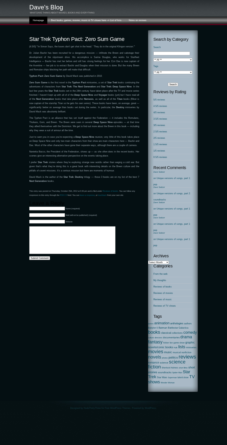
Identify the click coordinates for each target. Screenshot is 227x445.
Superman (172, 377)
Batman (163, 327)
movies (155, 351)
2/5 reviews (159, 138)
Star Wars (162, 377)
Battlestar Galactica (178, 328)
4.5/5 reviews (160, 106)
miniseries (191, 347)
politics (173, 357)
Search (157, 47)
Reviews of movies (163, 293)
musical (177, 352)
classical (166, 332)
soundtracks (164, 372)
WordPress (150, 408)
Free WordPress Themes (118, 408)
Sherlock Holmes (170, 368)
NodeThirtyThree (92, 408)
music (168, 352)
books (154, 332)
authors (188, 323)
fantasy (155, 342)
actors (151, 324)
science (164, 362)
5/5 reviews (159, 99)
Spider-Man (177, 372)
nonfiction (186, 352)
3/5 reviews (159, 125)
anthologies (176, 323)
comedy (190, 332)
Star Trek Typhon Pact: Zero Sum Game (76, 39)
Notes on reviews (137, 20)
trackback (102, 195)
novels (154, 356)
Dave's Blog (46, 7)
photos (165, 358)
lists (181, 347)
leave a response (87, 195)
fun (171, 343)
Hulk (176, 347)
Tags (155, 66)
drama (186, 337)
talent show (183, 377)
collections (177, 333)
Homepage (38, 20)
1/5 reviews (159, 150)
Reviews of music (162, 299)
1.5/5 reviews (160, 144)
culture (151, 338)
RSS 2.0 (63, 195)
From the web (160, 274)
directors (158, 338)
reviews (187, 357)
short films (183, 368)
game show (179, 343)
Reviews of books (110, 191)
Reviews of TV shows (164, 305)
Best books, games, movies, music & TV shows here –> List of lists (86, 20)
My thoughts (159, 280)
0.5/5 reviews (160, 157)
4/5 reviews (159, 112)
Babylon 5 (153, 328)
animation (162, 323)
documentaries (171, 337)
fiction (166, 343)
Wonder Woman (168, 383)
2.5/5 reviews (160, 131)
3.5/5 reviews (160, 118)
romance (153, 362)
